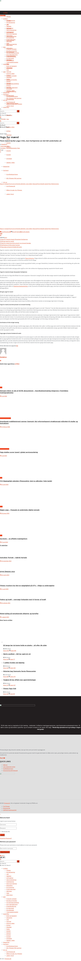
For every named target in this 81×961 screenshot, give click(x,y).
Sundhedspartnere (12, 96)
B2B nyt (5, 765)
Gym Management (11, 87)
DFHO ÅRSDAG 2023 (7, 572)
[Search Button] (0, 109)
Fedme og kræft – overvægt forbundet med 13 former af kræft (23, 599)
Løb (7, 24)
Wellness (9, 41)
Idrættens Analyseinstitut (21, 286)
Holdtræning (10, 32)
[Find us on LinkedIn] (2, 15)
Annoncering (6, 808)
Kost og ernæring (11, 44)
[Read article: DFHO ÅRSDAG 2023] (40, 565)
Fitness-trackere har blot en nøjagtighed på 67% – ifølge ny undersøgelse (27, 585)
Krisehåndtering (11, 56)
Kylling (8, 131)
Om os (5, 100)
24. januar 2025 (5, 513)
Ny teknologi (10, 58)
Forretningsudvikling (12, 83)
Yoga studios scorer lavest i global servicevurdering (19, 452)
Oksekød (8, 135)
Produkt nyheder (11, 76)
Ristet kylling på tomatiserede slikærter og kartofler (19, 614)
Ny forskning (10, 37)
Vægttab (8, 26)
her (17, 345)
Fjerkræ (8, 72)
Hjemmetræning (11, 30)
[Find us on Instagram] (3, 15)
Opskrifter (6, 107)
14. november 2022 (6, 561)
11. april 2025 (4, 589)
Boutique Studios (11, 79)
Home (1, 133)
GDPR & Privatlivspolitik (9, 810)
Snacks (8, 150)
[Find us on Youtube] (4, 15)
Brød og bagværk (11, 66)
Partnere (5, 94)
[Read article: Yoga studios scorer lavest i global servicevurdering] (40, 438)
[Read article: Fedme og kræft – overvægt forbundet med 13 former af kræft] (40, 593)
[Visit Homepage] (3, 1)
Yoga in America (29, 258)
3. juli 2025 (4, 455)
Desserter (9, 68)
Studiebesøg (10, 99)
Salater (8, 143)
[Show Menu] (0, 117)
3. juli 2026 (4, 396)
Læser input (10, 194)
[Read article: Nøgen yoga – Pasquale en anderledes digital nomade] (40, 495)
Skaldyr (8, 83)
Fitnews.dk (7, 803)
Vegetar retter (10, 90)
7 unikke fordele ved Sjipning (13, 663)
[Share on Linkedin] (0, 233)
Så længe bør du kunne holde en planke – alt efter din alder (25, 645)
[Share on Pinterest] (1, 233)
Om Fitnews (6, 806)
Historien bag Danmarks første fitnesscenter (19, 671)
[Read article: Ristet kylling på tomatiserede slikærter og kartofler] (40, 607)
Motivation (9, 36)
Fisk (7, 119)
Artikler (5, 12)
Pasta (8, 139)
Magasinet (6, 92)
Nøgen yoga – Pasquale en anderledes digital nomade (19, 510)
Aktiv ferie (9, 45)
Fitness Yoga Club (9, 688)
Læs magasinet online (9, 767)
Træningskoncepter (12, 62)
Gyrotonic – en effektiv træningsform (13, 539)
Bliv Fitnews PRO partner (13, 98)
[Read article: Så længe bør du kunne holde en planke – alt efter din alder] (42, 633)
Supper (8, 87)
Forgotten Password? (6, 838)
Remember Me (6, 831)
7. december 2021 (4, 146)
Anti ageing (9, 28)
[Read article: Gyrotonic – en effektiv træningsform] (40, 524)
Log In (2, 855)
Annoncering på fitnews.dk (10, 770)
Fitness (8, 16)
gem (6, 237)
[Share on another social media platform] (0, 235)
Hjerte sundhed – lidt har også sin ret (17, 654)
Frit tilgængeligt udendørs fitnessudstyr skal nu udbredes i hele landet (26, 481)
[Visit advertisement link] (29, 10)
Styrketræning (10, 22)
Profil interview (10, 39)
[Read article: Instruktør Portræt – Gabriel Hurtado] (40, 551)
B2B (4, 72)
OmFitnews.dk (10, 186)
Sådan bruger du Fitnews (14, 190)
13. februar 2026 (5, 427)
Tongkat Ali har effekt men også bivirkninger (19, 680)
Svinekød (9, 89)
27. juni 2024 (4, 542)
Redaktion (4, 144)
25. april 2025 (4, 484)
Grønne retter (10, 127)
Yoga (7, 43)
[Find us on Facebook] (0, 15)
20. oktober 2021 (5, 603)
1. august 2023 (5, 617)
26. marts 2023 (5, 575)
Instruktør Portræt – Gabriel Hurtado (13, 557)
